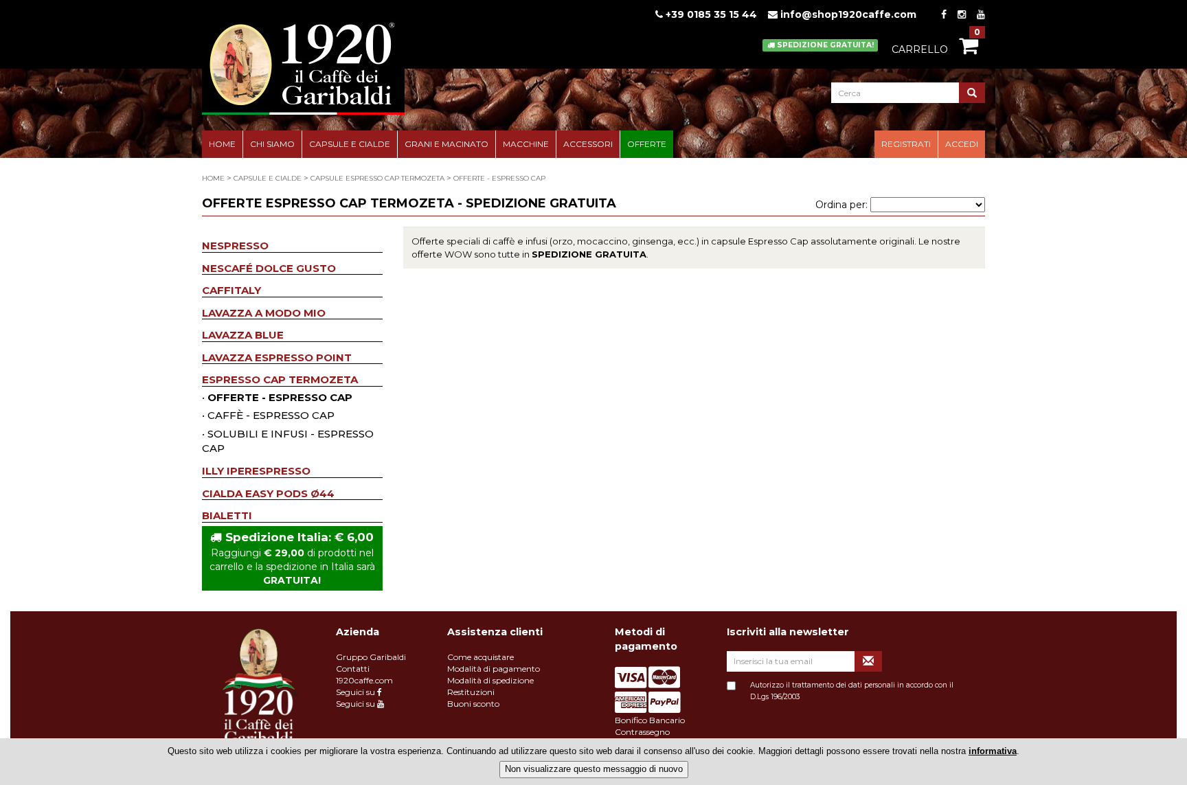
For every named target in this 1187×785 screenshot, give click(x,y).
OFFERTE (646, 144)
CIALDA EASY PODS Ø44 (268, 493)
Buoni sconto (473, 703)
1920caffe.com (364, 680)
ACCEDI (961, 144)
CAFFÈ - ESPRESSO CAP (271, 415)
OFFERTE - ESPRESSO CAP (499, 178)
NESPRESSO (235, 245)
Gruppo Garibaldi (371, 657)
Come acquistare (480, 657)
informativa (993, 751)
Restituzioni (471, 692)
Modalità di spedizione (490, 680)
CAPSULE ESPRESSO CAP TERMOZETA (377, 178)
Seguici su (356, 692)
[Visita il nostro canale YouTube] (981, 14)
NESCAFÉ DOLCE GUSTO (269, 268)
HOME (222, 144)
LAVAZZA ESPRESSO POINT (277, 357)
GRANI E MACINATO (446, 144)
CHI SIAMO (272, 144)
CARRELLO (920, 49)
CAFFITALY (231, 290)
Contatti (353, 668)
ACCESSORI (588, 144)
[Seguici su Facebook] (944, 14)
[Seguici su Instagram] (962, 14)
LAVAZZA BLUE (243, 334)
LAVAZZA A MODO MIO (264, 312)
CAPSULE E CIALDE (349, 144)
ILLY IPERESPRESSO (256, 470)
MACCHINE (526, 144)
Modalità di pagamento (493, 668)
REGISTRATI (906, 144)
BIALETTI (227, 515)
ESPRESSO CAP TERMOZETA (280, 379)
